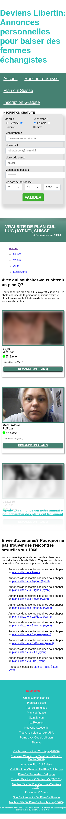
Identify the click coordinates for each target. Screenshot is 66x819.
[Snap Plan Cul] (33, 344)
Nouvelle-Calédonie (36, 727)
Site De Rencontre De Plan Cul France (36, 797)
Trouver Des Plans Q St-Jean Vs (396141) (36, 779)
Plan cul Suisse (18, 90)
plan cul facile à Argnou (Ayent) (31, 581)
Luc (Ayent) (20, 271)
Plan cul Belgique (36, 707)
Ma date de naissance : (19, 182)
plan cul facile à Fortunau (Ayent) (32, 607)
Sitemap (36, 742)
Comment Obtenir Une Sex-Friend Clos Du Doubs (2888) (36, 758)
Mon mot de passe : (17, 169)
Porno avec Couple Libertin (36, 737)
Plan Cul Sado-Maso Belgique (36, 774)
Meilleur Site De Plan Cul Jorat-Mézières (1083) (36, 786)
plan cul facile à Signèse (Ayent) (31, 634)
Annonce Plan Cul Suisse (36, 764)
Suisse (17, 254)
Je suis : (10, 119)
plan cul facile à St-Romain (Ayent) (33, 643)
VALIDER (33, 197)
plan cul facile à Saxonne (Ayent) (32, 625)
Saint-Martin (36, 717)
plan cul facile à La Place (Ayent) (32, 616)
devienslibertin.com (10, 808)
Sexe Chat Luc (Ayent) (13, 362)
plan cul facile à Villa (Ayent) (29, 652)
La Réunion (36, 722)
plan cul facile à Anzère (26, 572)
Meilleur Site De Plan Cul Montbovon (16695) (36, 802)
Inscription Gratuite (21, 102)
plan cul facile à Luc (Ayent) (28, 661)
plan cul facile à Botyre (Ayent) (30, 598)
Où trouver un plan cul (36, 697)
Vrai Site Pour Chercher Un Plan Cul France (36, 769)
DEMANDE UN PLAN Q (33, 369)
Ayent (16, 265)
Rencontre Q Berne (36, 792)
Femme (14, 123)
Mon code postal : (16, 157)
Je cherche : (40, 119)
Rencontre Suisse (41, 78)
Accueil (10, 78)
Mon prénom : (13, 132)
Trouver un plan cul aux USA (36, 732)
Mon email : (12, 145)
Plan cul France (36, 712)
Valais (17, 260)
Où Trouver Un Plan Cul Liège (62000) (36, 751)
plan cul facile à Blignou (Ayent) (31, 590)
